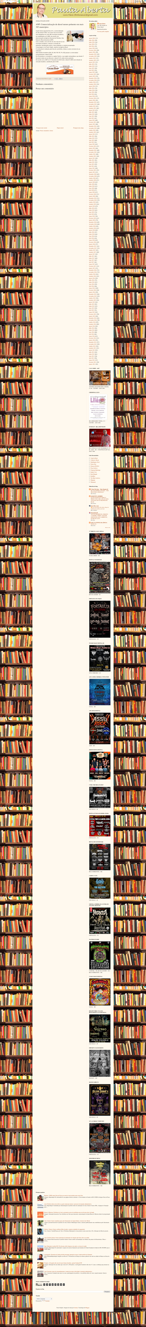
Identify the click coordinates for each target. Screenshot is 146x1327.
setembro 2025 (92, 60)
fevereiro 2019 (92, 218)
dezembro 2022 (92, 126)
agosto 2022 (92, 134)
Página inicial (60, 128)
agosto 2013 (92, 350)
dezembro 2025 (92, 54)
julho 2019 (91, 208)
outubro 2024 (92, 82)
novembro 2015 (93, 296)
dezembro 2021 (92, 150)
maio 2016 (91, 284)
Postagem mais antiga (78, 128)
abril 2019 (91, 214)
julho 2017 (91, 256)
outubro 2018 (92, 226)
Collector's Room (95, 460)
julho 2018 (91, 232)
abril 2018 (91, 238)
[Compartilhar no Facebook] (60, 79)
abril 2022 (91, 142)
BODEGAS (93, 524)
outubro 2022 (92, 130)
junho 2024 (91, 90)
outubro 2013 (92, 346)
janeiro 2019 (92, 220)
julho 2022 (91, 136)
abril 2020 (91, 190)
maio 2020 (91, 188)
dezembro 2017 (92, 246)
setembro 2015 (92, 300)
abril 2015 (91, 310)
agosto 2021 (92, 158)
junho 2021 (91, 162)
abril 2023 (91, 118)
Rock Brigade (94, 474)
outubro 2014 (92, 322)
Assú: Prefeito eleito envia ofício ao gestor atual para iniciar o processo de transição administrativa (67, 1204)
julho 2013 (91, 352)
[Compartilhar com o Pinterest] (62, 79)
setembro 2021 (92, 156)
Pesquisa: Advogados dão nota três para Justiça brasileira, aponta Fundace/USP (63, 1263)
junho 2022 (91, 138)
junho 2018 (91, 234)
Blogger (87, 1307)
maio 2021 (91, 164)
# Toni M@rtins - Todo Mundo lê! (99, 489)
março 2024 (92, 96)
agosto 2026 (92, 38)
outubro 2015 (92, 298)
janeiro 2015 (92, 316)
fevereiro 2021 (92, 170)
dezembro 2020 (92, 174)
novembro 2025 (93, 56)
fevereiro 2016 (92, 290)
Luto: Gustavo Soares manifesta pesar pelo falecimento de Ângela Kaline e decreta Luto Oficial (67, 1221)
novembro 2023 (93, 104)
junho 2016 (91, 282)
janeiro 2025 (92, 76)
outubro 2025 (92, 58)
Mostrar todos (107, 527)
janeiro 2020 (92, 196)
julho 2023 (91, 112)
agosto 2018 (92, 230)
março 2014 (92, 336)
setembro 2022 (92, 132)
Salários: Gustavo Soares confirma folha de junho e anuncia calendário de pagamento (64, 1229)
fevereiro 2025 (92, 74)
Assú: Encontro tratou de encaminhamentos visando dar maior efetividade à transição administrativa (68, 1271)
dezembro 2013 (92, 342)
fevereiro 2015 (92, 314)
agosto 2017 (92, 254)
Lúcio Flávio (102, 24)
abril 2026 (91, 46)
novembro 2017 (93, 248)
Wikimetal (93, 482)
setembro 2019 (92, 204)
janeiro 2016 (92, 292)
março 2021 (92, 168)
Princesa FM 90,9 (95, 466)
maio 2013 (91, 356)
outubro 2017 (92, 250)
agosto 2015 (92, 302)
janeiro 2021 (92, 172)
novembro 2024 (93, 80)
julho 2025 (91, 64)
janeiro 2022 (92, 148)
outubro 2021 (92, 154)
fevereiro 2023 (92, 122)
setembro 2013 (92, 348)
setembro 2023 (92, 108)
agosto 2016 (92, 278)
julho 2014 (91, 328)
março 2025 (92, 72)
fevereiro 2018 (92, 242)
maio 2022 (91, 140)
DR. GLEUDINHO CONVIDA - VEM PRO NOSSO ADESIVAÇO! (100, 491)
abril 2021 (91, 166)
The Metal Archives (95, 478)
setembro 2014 (92, 324)
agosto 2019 (92, 206)
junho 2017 (91, 258)
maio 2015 (91, 308)
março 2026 (92, 48)
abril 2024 (91, 94)
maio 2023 (91, 116)
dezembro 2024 (92, 78)
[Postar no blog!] (57, 79)
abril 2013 (91, 358)
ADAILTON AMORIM (96, 496)
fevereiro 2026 (92, 50)
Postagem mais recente (41, 128)
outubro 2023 (92, 106)
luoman (76, 1307)
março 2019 (92, 216)
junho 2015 (91, 306)
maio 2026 (91, 44)
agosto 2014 (92, 326)
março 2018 (92, 240)
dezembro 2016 (92, 270)
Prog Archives (94, 468)
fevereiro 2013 (92, 362)
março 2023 (92, 120)
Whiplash (93, 480)
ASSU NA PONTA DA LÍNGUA (99, 522)
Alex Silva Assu (95, 506)
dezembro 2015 (92, 294)
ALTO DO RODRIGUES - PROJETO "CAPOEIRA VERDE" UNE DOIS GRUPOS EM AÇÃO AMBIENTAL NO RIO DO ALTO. (99, 516)
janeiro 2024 (92, 100)
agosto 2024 (92, 86)
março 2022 (92, 144)
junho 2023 (91, 114)
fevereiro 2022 (92, 146)
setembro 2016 (92, 276)
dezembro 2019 (92, 198)
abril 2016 (91, 286)
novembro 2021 (93, 152)
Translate (47, 1301)
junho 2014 (91, 330)
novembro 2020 (93, 176)
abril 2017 (91, 262)
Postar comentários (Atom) (46, 130)
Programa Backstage (95, 470)
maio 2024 (91, 92)
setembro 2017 (92, 252)
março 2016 (92, 288)
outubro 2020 (92, 178)
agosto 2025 (92, 62)
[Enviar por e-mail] (55, 79)
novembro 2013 (93, 344)
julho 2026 (91, 40)
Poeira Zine (93, 464)
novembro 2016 (93, 272)
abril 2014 (91, 334)
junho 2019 (91, 210)
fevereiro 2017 (92, 266)
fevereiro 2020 (92, 194)
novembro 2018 (93, 224)
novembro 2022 (93, 128)
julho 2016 (91, 280)
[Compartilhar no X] (58, 79)
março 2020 (92, 192)
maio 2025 (91, 68)
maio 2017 (91, 260)
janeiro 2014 (92, 340)
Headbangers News (95, 462)
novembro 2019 (93, 200)
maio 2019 (91, 212)
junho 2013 (91, 354)
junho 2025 (91, 66)
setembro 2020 (92, 180)
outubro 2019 (92, 202)
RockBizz (93, 476)
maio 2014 (91, 332)
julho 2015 (91, 304)
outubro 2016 (92, 274)
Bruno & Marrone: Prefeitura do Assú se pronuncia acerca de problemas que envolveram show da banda (69, 1212)
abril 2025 (91, 70)
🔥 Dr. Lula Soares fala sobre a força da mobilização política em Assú (100, 508)
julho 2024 (91, 88)
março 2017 (92, 264)
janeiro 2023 (92, 124)
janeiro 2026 (92, 52)
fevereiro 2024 (92, 98)
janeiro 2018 (92, 244)
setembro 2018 (92, 228)
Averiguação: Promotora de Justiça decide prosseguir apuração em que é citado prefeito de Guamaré (68, 1254)
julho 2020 (91, 184)
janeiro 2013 (92, 364)
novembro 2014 (93, 320)
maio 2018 (91, 236)
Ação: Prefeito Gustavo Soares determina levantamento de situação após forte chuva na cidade (66, 1237)
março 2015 (92, 312)
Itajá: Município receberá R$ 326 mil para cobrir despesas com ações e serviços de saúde (65, 1246)
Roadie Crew (94, 472)
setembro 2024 (92, 84)
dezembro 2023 (92, 102)
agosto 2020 (92, 182)
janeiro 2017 (92, 268)
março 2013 (92, 360)
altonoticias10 (94, 513)
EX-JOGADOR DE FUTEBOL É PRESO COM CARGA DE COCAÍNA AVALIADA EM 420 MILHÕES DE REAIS (100, 500)
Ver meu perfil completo (103, 31)
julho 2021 (91, 160)
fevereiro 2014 (92, 338)
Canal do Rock (94, 458)
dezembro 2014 (92, 318)
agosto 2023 (92, 110)
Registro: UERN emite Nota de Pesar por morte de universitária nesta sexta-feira (63, 1195)
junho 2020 (91, 186)
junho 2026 (91, 42)
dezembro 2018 (92, 222)
